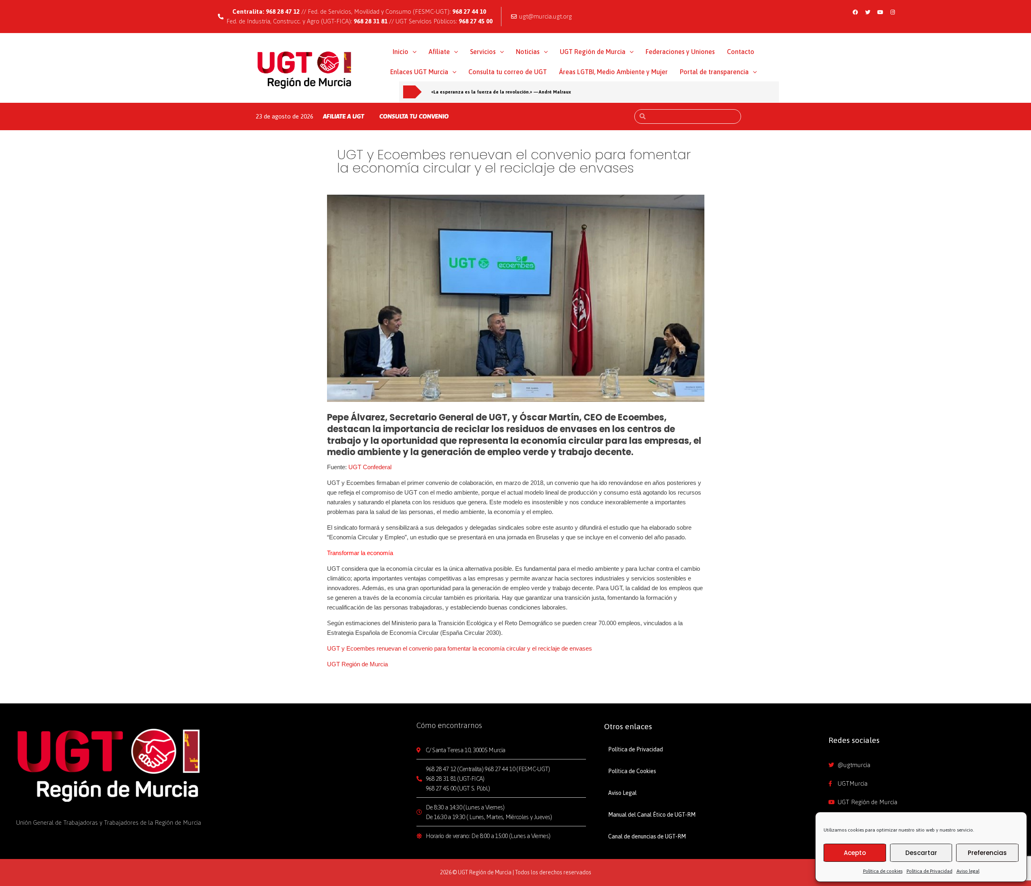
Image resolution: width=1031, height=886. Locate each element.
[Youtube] (880, 12)
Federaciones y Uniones (680, 51)
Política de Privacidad (929, 871)
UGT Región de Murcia (592, 51)
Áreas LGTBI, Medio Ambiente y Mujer (613, 71)
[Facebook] (855, 12)
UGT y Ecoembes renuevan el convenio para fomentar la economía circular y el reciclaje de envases (459, 648)
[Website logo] (304, 70)
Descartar (921, 853)
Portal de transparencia (714, 71)
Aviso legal (967, 871)
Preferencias (987, 853)
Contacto (740, 51)
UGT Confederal (369, 467)
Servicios (483, 51)
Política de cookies (883, 871)
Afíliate (439, 51)
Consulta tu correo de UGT (507, 71)
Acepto (855, 853)
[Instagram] (892, 12)
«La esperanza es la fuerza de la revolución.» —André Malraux (501, 91)
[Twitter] (867, 12)
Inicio (400, 51)
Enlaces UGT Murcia (419, 71)
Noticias (528, 51)
